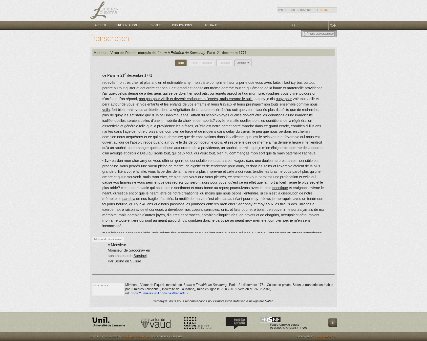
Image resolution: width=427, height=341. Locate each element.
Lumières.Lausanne (135, 336)
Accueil (101, 25)
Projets (156, 25)
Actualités (213, 25)
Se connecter (325, 10)
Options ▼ (243, 62)
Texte (180, 62)
